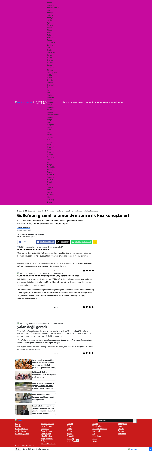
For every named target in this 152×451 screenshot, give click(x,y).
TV (93, 434)
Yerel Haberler (98, 426)
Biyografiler (97, 431)
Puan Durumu (46, 431)
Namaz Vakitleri (47, 424)
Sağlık (69, 431)
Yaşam (69, 434)
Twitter (121, 431)
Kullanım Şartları (22, 434)
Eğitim (69, 429)
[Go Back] (150, 449)
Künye (17, 424)
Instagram (122, 424)
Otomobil (70, 436)
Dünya (69, 426)
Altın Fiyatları (46, 436)
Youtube (121, 426)
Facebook (122, 434)
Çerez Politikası (21, 429)
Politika (70, 424)
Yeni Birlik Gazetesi (27, 211)
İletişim (18, 426)
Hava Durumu (46, 426)
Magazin (50, 211)
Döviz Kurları (46, 434)
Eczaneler (45, 429)
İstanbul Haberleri (99, 429)
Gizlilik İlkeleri (20, 431)
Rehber (95, 424)
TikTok (121, 429)
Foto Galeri (96, 436)
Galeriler (41, 211)
